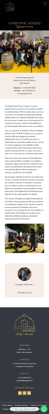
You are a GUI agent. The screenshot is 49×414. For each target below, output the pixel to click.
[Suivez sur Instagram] (20, 393)
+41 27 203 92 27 (29, 88)
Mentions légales (7, 405)
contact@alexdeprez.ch (24, 380)
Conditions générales (21, 405)
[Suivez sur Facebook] (24, 393)
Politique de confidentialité (39, 405)
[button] (44, 4)
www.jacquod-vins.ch (24, 93)
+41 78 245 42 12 (24, 377)
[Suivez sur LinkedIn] (29, 393)
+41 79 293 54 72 (28, 90)
